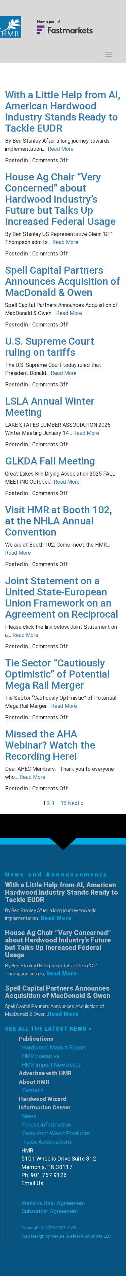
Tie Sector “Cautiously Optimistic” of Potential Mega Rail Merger (57, 674)
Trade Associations (47, 1141)
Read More (60, 149)
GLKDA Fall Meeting (50, 461)
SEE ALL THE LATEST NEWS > (48, 1029)
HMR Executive (40, 1056)
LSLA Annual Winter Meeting (49, 406)
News (29, 1116)
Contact (32, 1090)
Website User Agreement (53, 1203)
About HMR (34, 1081)
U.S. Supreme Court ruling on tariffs (49, 346)
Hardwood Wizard (42, 1099)
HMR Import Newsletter (52, 1064)
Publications (36, 1038)
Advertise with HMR (45, 1073)
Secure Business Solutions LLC (81, 1236)
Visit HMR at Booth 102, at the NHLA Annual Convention (58, 521)
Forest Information (46, 1124)
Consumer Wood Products (56, 1133)
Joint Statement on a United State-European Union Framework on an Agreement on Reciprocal (61, 597)
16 (63, 803)
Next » (76, 803)
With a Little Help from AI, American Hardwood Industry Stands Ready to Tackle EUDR (62, 111)
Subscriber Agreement (50, 1211)
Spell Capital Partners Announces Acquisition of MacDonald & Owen (62, 281)
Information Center (45, 1107)
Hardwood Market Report (54, 1047)
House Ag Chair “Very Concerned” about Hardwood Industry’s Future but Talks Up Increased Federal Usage (60, 199)
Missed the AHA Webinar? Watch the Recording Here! (50, 745)
